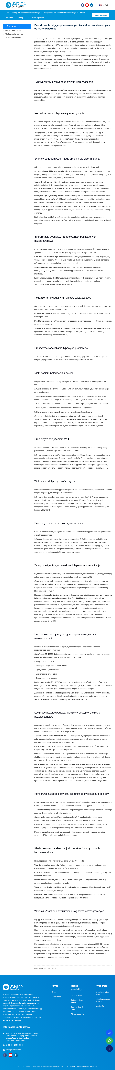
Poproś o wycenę (100, 15)
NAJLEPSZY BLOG (64, 1066)
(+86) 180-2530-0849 (14, 1045)
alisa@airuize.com (13, 1050)
